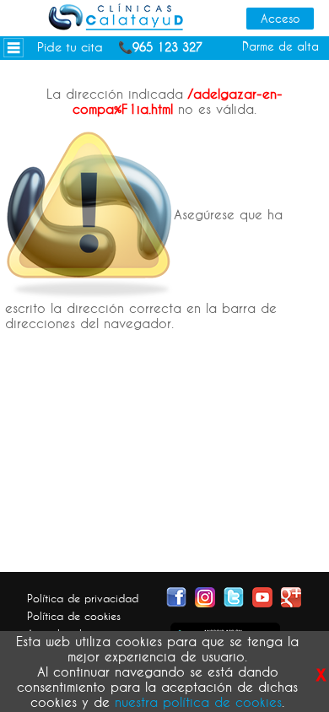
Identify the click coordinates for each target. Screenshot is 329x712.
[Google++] (291, 595)
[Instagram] (205, 595)
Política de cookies (74, 616)
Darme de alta (280, 46)
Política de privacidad (82, 598)
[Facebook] (176, 595)
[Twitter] (233, 595)
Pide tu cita (70, 47)
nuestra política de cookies (198, 701)
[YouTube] (262, 595)
